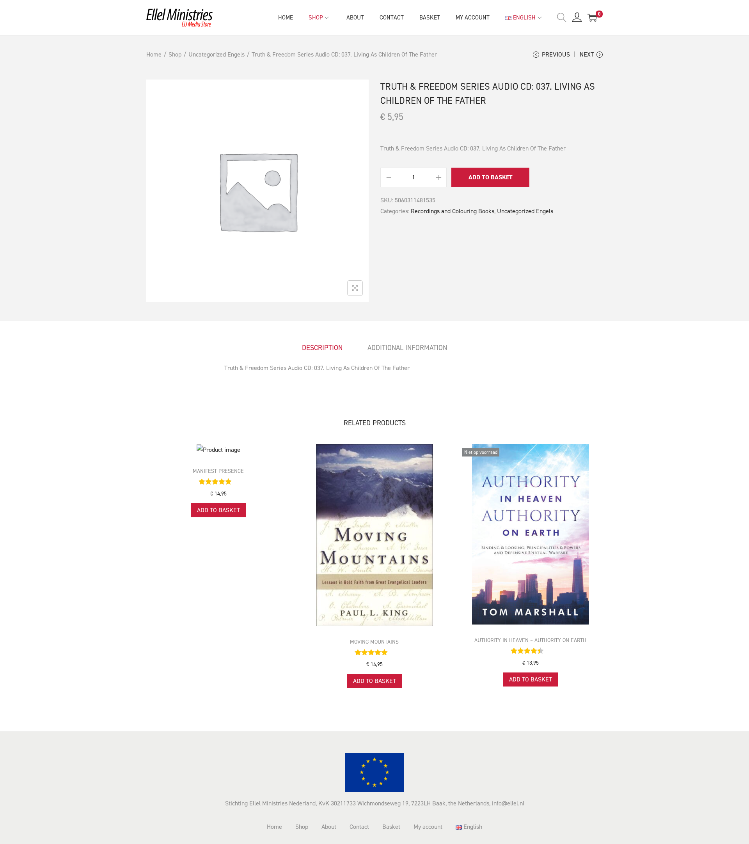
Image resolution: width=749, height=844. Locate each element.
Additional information (407, 347)
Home (154, 54)
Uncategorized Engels (216, 54)
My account (428, 827)
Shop (175, 54)
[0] (592, 17)
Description (322, 347)
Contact (359, 827)
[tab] (322, 347)
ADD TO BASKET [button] (218, 510)
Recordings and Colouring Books (452, 211)
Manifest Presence (218, 471)
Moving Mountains (374, 642)
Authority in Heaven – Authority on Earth (530, 640)
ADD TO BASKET (491, 177)
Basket (391, 827)
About (328, 827)
